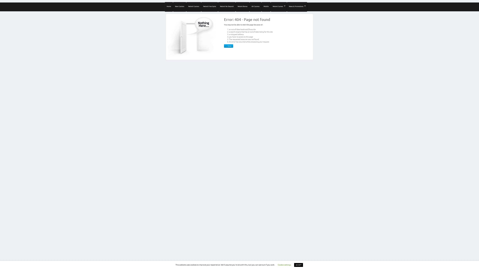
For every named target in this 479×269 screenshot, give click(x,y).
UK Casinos (255, 6)
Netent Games (278, 6)
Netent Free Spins (209, 6)
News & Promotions (296, 6)
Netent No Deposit (227, 6)
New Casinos (179, 6)
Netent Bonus (242, 6)
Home (169, 6)
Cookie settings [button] (284, 265)
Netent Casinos (193, 6)
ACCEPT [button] (298, 265)
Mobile (266, 6)
